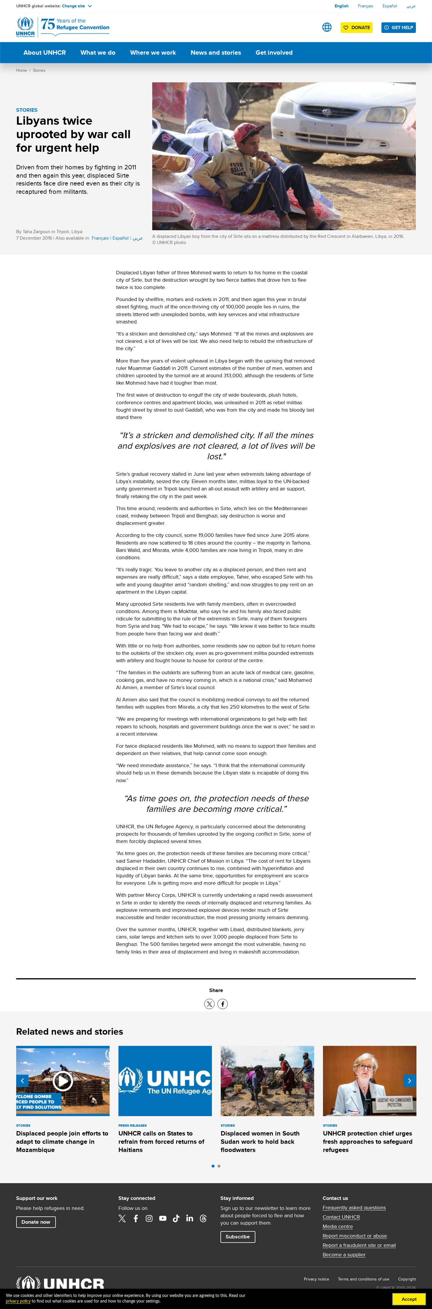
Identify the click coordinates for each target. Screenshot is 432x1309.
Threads (203, 1218)
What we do (98, 52)
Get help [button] (402, 27)
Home (21, 70)
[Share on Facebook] (222, 1004)
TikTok (176, 1218)
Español (390, 6)
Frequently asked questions (354, 1207)
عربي (411, 6)
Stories (39, 70)
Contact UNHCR (341, 1217)
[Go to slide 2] (220, 1168)
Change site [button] (73, 6)
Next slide (409, 1081)
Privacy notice (316, 1279)
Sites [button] (327, 27)
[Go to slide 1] (214, 1168)
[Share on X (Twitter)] (209, 1004)
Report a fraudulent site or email (359, 1245)
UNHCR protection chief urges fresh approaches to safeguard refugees (368, 1141)
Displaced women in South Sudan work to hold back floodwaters (260, 1141)
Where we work (153, 52)
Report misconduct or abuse (355, 1236)
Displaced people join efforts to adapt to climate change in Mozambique (62, 1141)
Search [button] (308, 27)
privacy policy (18, 1301)
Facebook (136, 1218)
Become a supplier (344, 1254)
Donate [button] (360, 27)
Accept (409, 1299)
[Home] (57, 27)
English (342, 6)
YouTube (163, 1218)
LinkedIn (190, 1218)
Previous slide (22, 1081)
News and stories (216, 52)
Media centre (338, 1226)
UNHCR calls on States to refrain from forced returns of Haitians (161, 1141)
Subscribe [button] (238, 1236)
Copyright (407, 1279)
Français (365, 6)
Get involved (274, 52)
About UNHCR (45, 52)
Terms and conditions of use (363, 1279)
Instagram (149, 1218)
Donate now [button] (35, 1222)
